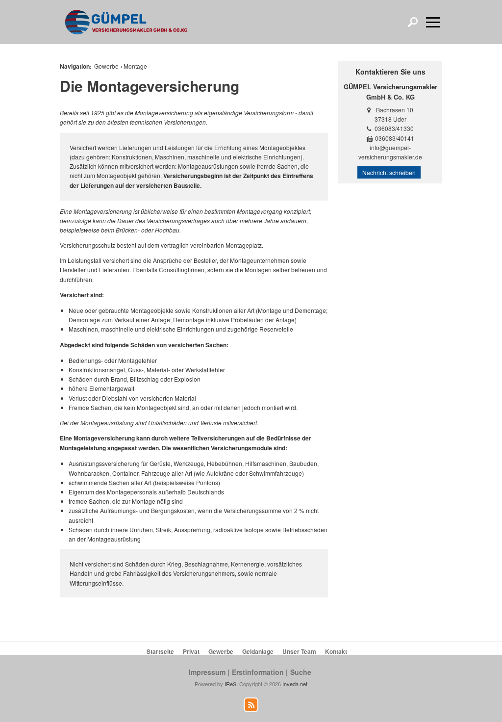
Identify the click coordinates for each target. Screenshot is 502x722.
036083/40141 (394, 138)
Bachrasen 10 (394, 109)
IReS (230, 684)
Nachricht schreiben (389, 172)
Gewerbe (106, 66)
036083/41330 (394, 128)
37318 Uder (390, 119)
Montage (135, 66)
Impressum (207, 672)
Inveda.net (294, 684)
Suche (300, 672)
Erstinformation (258, 672)
